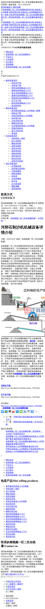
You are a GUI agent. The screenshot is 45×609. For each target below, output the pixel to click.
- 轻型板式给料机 (18, 169)
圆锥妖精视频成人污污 (15, 516)
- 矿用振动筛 (16, 166)
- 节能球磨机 (16, 171)
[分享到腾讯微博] (17, 411)
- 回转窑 (14, 176)
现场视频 (9, 64)
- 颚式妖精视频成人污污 (21, 88)
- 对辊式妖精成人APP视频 (22, 116)
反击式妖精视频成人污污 (16, 532)
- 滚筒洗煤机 (16, 146)
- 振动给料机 (16, 106)
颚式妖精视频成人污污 (15, 514)
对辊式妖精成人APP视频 (16, 501)
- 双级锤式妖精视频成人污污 (23, 98)
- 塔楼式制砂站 (17, 128)
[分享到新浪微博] (13, 411)
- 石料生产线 (16, 85)
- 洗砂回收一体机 (18, 138)
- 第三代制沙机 (17, 131)
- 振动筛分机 (16, 118)
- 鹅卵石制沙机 (17, 123)
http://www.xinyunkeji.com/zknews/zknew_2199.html (21, 406)
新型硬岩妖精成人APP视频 (17, 486)
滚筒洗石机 (10, 499)
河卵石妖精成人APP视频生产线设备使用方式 (25, 449)
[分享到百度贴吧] (24, 411)
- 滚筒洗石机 (16, 148)
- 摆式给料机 (16, 189)
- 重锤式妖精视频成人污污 (22, 96)
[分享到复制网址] (35, 411)
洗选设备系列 (11, 136)
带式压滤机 (10, 534)
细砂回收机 (10, 509)
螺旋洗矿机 (10, 527)
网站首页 (9, 52)
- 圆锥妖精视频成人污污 (21, 90)
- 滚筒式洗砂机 (17, 161)
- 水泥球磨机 (16, 179)
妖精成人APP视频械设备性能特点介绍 (22, 451)
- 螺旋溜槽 (15, 186)
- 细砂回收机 (16, 153)
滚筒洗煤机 (10, 496)
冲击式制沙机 (11, 506)
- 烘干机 (14, 181)
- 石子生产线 (16, 101)
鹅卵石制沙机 (11, 511)
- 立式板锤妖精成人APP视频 (22, 126)
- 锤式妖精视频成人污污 (21, 103)
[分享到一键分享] (32, 411)
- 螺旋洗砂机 (16, 143)
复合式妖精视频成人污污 (16, 519)
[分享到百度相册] (28, 411)
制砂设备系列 (11, 108)
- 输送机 (14, 133)
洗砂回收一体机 (12, 489)
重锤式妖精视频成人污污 (16, 521)
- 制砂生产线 (16, 113)
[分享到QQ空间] (6, 411)
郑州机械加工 (6, 7)
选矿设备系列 (11, 164)
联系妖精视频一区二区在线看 (18, 67)
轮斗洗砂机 (10, 491)
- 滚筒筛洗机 (16, 151)
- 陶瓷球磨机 (16, 174)
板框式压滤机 (11, 529)
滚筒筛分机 (10, 537)
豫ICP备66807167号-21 (14, 574)
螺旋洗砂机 (10, 494)
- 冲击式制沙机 (17, 121)
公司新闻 (9, 59)
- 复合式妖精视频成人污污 (22, 93)
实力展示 (9, 62)
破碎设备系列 (11, 80)
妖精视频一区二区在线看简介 (18, 54)
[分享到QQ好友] (9, 411)
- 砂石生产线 (16, 83)
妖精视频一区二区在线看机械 (23, 218)
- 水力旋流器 (16, 184)
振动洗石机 (10, 524)
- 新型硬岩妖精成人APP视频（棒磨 (25, 111)
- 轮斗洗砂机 (16, 141)
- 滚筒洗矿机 (16, 156)
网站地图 (17, 7)
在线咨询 (9, 601)
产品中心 (9, 57)
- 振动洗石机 (16, 158)
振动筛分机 (10, 504)
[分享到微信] (21, 411)
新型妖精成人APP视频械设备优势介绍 (22, 446)
